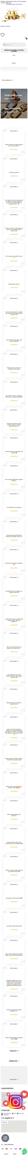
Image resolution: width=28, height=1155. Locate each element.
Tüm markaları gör (7, 80)
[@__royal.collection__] (5, 1138)
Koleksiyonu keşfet (10, 98)
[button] (14, 59)
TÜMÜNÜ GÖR (13, 1061)
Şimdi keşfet (13, 1079)
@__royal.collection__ (8, 1144)
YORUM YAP (13, 1050)
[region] (14, 60)
